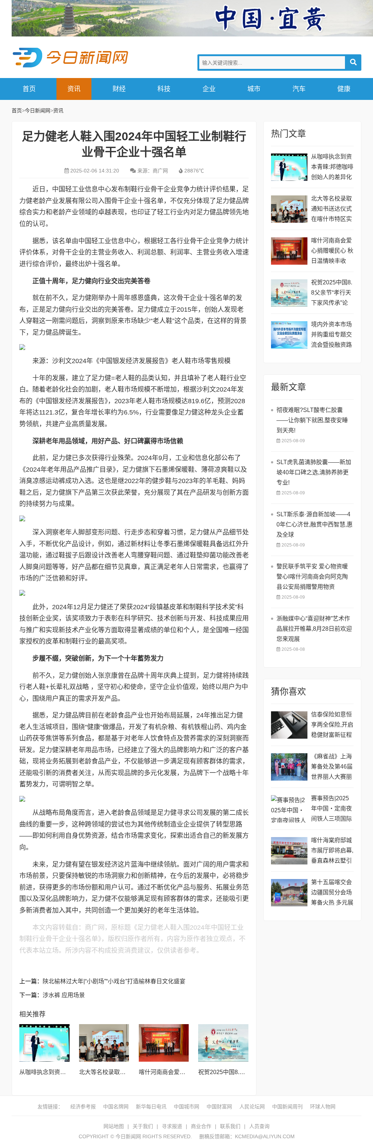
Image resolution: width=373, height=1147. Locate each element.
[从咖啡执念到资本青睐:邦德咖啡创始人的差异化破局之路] (44, 1043)
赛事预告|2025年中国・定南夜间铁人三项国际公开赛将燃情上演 (331, 809)
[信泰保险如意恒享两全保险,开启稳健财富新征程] (289, 725)
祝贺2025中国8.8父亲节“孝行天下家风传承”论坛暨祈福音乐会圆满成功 (331, 293)
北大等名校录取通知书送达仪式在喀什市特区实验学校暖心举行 (331, 209)
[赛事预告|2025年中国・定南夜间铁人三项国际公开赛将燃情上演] (289, 809)
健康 (343, 89)
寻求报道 (172, 1126)
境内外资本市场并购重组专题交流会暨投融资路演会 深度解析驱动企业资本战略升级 (332, 335)
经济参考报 (83, 1106)
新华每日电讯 (151, 1106)
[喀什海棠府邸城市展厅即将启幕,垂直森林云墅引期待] (289, 850)
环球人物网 (322, 1106)
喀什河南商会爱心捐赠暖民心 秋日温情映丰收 (332, 250)
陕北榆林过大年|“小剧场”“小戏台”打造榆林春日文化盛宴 (114, 981)
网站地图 (113, 1126)
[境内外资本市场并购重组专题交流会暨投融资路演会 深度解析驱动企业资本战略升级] (289, 335)
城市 (253, 89)
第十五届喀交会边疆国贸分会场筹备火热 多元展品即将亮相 (332, 893)
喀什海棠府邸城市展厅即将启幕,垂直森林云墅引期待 (332, 851)
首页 (29, 89)
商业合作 (201, 1126)
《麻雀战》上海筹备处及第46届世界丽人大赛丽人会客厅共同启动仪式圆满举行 (332, 767)
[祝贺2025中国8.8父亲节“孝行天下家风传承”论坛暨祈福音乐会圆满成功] (223, 1043)
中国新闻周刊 (287, 1106)
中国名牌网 (116, 1106)
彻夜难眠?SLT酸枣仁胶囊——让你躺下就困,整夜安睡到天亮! (312, 420)
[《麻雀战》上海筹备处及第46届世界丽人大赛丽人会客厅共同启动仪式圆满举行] (289, 767)
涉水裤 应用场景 (64, 995)
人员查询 (259, 1126)
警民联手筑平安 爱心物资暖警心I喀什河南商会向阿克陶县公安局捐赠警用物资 (312, 576)
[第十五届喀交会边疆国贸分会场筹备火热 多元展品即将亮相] (289, 892)
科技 (163, 89)
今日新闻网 (72, 57)
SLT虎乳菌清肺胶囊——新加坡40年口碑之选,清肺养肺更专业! (313, 472)
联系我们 (230, 1126)
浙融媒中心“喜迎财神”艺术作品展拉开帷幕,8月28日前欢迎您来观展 (314, 628)
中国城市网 (186, 1106)
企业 (209, 89)
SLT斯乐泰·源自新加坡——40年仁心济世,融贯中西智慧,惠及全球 (314, 524)
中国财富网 (219, 1106)
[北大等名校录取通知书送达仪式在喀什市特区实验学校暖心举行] (104, 1043)
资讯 (74, 89)
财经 (119, 89)
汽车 (299, 89)
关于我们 (143, 1126)
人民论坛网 (252, 1106)
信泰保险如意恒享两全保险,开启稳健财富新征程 (332, 724)
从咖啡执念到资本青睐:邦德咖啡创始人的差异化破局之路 (332, 167)
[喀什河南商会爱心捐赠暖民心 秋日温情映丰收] (164, 1043)
